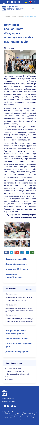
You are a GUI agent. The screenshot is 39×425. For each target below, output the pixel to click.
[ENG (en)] (30, 2)
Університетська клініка (17, 339)
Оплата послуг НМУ (14, 368)
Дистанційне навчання (16, 264)
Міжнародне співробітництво (14, 275)
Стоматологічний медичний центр (19, 345)
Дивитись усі (29, 289)
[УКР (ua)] (26, 2)
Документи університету (9, 401)
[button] (4, 2)
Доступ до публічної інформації (18, 374)
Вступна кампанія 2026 (16, 259)
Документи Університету (15, 371)
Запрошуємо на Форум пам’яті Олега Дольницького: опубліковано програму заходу (19, 310)
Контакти (10, 380)
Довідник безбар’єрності (17, 352)
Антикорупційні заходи (17, 269)
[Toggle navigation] (33, 8)
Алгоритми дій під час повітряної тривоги (16, 332)
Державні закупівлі (13, 377)
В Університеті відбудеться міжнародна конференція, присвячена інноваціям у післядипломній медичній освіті (19, 321)
